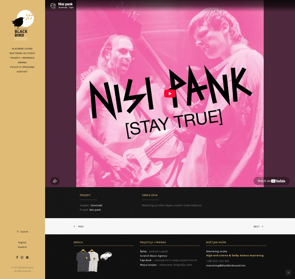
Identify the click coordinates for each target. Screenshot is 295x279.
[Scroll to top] (288, 272)
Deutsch (22, 247)
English (22, 242)
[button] (17, 257)
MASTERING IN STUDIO (22, 53)
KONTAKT (22, 71)
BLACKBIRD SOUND (22, 48)
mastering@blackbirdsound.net (225, 265)
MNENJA (22, 62)
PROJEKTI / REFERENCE (22, 57)
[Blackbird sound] (22, 23)
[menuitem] (22, 48)
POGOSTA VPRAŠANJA (22, 67)
